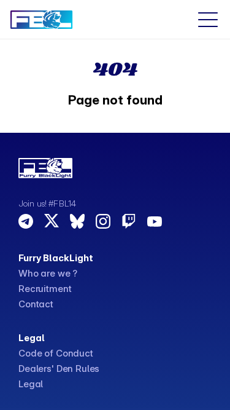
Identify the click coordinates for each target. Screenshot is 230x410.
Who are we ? (47, 273)
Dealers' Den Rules (58, 368)
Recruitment (44, 288)
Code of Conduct (55, 353)
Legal (30, 384)
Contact (35, 304)
